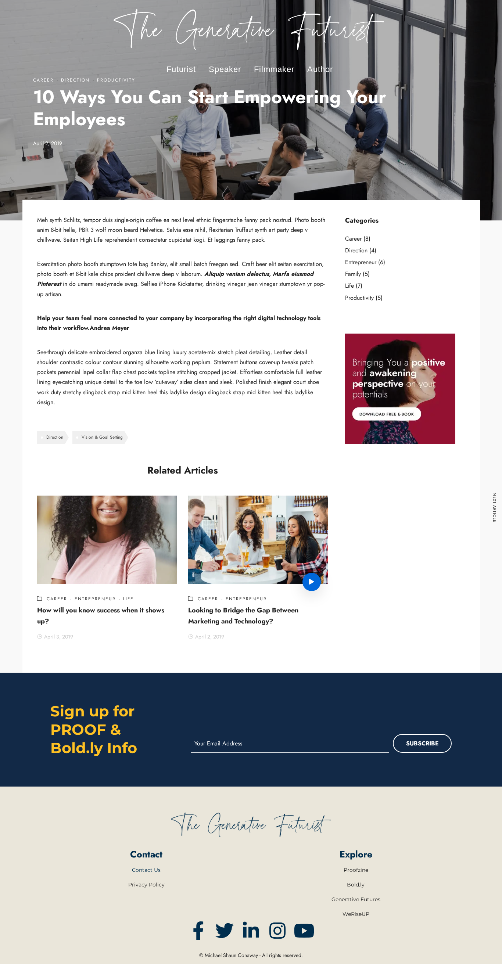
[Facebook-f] (198, 930)
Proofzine (356, 870)
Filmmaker (274, 69)
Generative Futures (355, 899)
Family (353, 274)
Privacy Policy (146, 884)
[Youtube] (304, 930)
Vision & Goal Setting (102, 437)
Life (128, 599)
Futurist (181, 69)
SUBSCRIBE (422, 743)
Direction (54, 437)
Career (57, 599)
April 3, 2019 (58, 636)
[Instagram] (277, 930)
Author (320, 69)
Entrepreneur (95, 599)
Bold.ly (356, 884)
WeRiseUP (356, 914)
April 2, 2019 (209, 636)
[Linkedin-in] (251, 930)
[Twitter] (224, 930)
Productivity (359, 298)
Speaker (225, 69)
